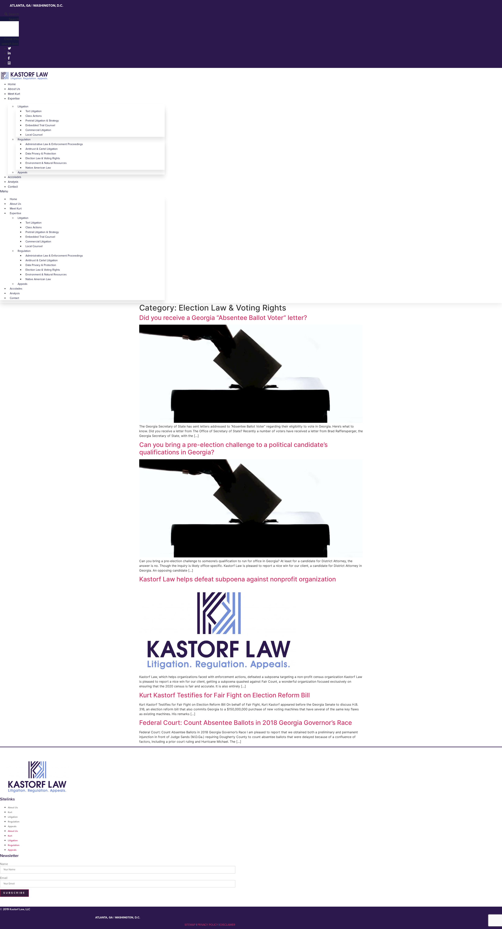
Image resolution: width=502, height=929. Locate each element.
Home (12, 84)
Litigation (23, 106)
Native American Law (38, 167)
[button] (9, 14)
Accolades (14, 177)
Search (14, 19)
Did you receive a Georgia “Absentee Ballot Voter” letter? (223, 318)
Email (3, 878)
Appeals (22, 172)
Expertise (14, 98)
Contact (13, 186)
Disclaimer (227, 924)
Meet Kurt (14, 94)
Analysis (13, 182)
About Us (14, 89)
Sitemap (190, 924)
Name (4, 864)
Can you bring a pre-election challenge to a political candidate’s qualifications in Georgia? (233, 448)
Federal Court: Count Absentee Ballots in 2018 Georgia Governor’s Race (245, 722)
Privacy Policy (207, 924)
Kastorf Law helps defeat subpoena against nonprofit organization (237, 579)
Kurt (10, 812)
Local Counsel (34, 134)
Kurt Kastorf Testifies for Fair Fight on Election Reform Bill (224, 695)
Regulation (13, 821)
